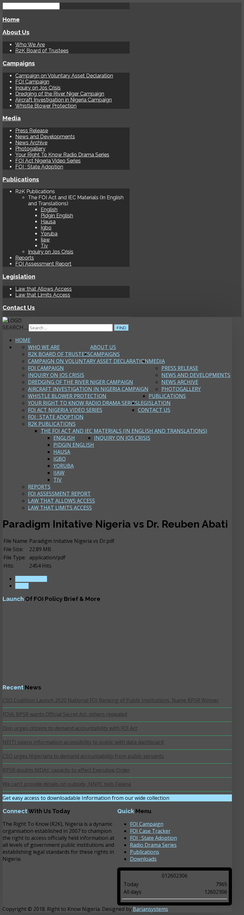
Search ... (15, 328)
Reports (24, 258)
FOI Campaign (32, 82)
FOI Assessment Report (43, 264)
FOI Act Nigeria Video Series (48, 161)
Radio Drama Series (153, 844)
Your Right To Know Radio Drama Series (62, 155)
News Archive (31, 143)
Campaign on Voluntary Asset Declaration (64, 76)
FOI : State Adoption (39, 167)
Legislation (19, 276)
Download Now (194, 798)
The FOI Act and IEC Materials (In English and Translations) (124, 430)
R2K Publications (52, 423)
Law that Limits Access (42, 295)
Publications (21, 179)
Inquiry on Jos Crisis (38, 88)
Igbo (46, 228)
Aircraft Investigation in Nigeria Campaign (63, 100)
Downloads (143, 858)
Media (12, 118)
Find (121, 327)
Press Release (31, 131)
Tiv (44, 246)
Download (31, 579)
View (22, 586)
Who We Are (30, 45)
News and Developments (45, 137)
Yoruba (49, 234)
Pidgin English (57, 216)
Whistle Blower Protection (46, 106)
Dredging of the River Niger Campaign (59, 94)
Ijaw (45, 240)
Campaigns (19, 63)
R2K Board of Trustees (42, 51)
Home (11, 19)
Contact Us (19, 307)
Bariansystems (150, 908)
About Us (16, 32)
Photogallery (30, 149)
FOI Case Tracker (150, 830)
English (49, 210)
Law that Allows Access (43, 289)
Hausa (48, 222)
